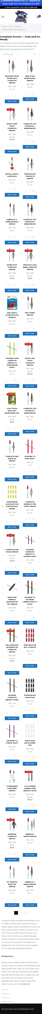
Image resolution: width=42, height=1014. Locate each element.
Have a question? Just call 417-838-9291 (21, 7)
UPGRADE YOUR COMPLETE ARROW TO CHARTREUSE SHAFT (12, 362)
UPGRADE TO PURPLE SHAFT (12, 742)
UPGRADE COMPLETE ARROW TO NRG (12, 697)
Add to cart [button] (12, 101)
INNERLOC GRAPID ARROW (29, 835)
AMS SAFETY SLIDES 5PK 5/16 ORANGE (12, 315)
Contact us (6, 994)
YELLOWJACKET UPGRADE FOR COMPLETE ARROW (12, 648)
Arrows (17, 27)
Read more (12, 809)
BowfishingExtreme (26, 1009)
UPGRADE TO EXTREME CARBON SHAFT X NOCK (30, 600)
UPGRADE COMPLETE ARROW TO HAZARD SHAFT (30, 553)
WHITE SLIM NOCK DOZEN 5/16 (29, 743)
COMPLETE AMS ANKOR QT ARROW (12, 459)
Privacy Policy (7, 1002)
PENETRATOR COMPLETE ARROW (30, 176)
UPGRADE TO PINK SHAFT (30, 458)
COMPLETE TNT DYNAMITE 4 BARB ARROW (29, 126)
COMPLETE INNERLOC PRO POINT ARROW (30, 504)
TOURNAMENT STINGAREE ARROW (12, 788)
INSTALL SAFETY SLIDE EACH (12, 175)
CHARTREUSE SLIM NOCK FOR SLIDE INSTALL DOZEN (12, 505)
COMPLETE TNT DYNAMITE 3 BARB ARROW (29, 222)
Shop (11, 27)
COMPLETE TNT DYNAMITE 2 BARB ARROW (29, 411)
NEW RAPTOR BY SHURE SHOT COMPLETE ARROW (12, 79)
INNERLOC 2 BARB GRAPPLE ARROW (30, 884)
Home (4, 27)
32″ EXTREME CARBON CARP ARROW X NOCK (29, 788)
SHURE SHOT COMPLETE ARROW (12, 267)
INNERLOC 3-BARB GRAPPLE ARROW (12, 222)
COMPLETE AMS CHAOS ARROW (12, 551)
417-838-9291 (24, 984)
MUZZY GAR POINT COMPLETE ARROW (30, 361)
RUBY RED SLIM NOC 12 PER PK (30, 646)
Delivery (5, 990)
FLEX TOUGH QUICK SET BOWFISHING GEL (12, 411)
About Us (5, 998)
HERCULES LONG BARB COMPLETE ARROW (30, 267)
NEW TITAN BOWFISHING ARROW (29, 78)
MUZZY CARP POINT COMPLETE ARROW (12, 127)
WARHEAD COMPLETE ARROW (12, 836)
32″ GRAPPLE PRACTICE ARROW (12, 884)
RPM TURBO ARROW (30, 314)
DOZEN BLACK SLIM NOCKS (30, 696)
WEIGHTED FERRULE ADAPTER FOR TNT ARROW (12, 600)
